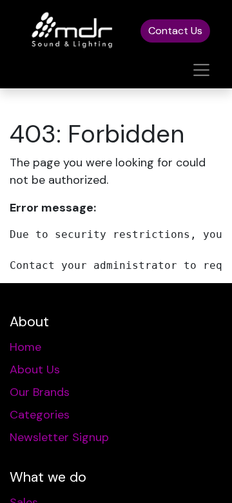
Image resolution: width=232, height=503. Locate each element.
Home (25, 347)
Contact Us (175, 30)
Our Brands (40, 392)
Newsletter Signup (59, 437)
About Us (35, 369)
